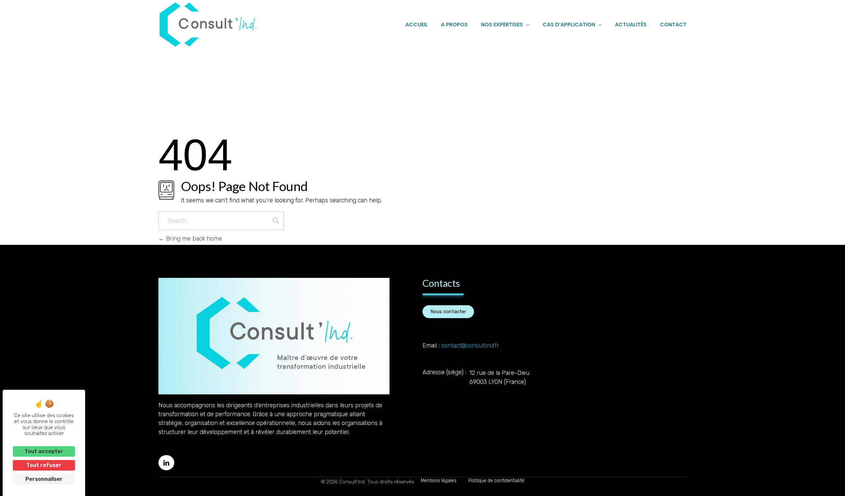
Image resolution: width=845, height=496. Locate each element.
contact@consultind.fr (470, 345)
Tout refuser (43, 465)
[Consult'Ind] (207, 25)
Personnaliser (44, 479)
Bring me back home (193, 238)
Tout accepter (43, 451)
